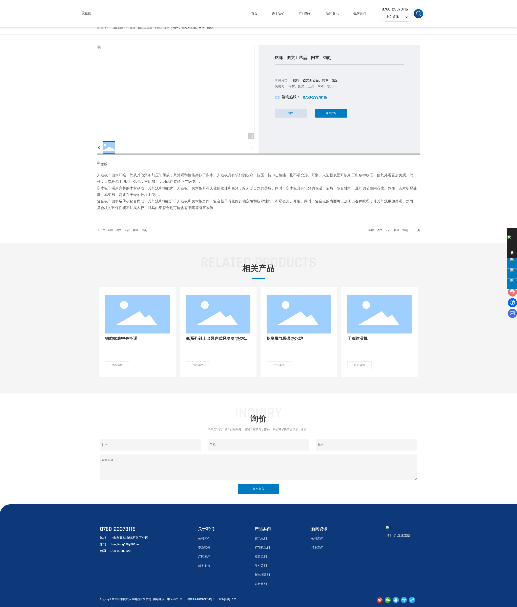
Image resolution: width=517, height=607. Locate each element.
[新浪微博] (380, 600)
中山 (182, 599)
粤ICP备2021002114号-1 (200, 599)
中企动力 (173, 599)
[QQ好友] (396, 600)
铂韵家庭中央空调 (121, 338)
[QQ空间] (404, 600)
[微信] (388, 600)
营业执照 (224, 599)
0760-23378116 (395, 9)
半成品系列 (117, 27)
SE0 (234, 599)
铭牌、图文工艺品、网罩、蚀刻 (149, 27)
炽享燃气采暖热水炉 (285, 338)
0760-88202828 (120, 551)
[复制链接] (412, 600)
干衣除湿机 (357, 338)
